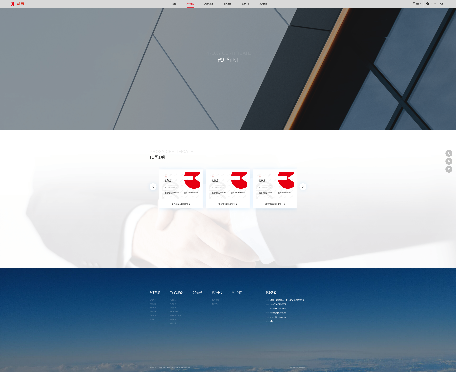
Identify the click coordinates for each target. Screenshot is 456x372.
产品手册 (173, 304)
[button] (153, 186)
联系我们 (153, 319)
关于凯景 (190, 4)
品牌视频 (215, 300)
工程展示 (173, 308)
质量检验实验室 (175, 315)
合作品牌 (227, 4)
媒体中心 (245, 4)
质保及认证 (174, 312)
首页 (174, 4)
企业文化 (153, 308)
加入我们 (263, 4)
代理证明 (153, 312)
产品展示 (173, 300)
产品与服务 (208, 4)
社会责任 (153, 315)
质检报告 (173, 323)
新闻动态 (215, 304)
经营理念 (153, 304)
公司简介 (153, 300)
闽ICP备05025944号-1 (298, 367)
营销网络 (173, 319)
